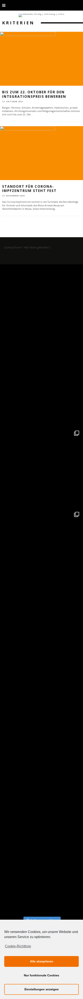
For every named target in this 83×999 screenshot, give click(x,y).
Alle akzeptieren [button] (41, 961)
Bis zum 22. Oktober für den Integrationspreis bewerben (34, 94)
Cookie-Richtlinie (18, 946)
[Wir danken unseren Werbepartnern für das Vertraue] (41, 549)
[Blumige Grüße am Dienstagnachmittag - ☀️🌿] (41, 874)
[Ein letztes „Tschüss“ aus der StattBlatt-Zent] (41, 387)
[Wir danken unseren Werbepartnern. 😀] (41, 468)
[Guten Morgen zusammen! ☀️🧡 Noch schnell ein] (41, 793)
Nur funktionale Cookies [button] (41, 975)
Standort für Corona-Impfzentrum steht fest (29, 188)
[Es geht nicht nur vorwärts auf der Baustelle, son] (41, 306)
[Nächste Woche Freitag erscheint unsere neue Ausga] (41, 631)
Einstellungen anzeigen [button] (41, 989)
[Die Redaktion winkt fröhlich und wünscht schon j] (41, 712)
